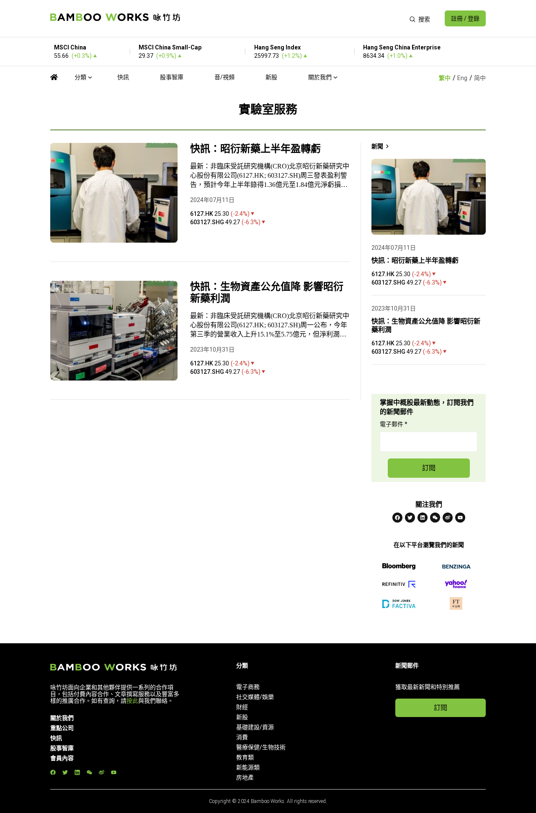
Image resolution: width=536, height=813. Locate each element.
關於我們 (320, 77)
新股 (271, 77)
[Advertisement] (294, 18)
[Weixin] (435, 518)
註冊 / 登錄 (465, 18)
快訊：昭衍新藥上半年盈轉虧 (255, 148)
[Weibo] (448, 518)
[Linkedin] (422, 518)
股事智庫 (171, 77)
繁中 (445, 78)
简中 (480, 78)
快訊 (123, 77)
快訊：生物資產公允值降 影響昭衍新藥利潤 (266, 292)
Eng (462, 78)
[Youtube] (460, 518)
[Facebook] (397, 518)
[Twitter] (410, 518)
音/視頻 (224, 77)
